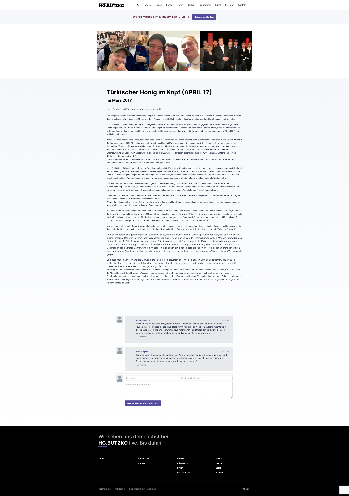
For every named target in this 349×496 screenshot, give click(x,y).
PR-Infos (229, 5)
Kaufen (141, 463)
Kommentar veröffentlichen (142, 403)
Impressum (120, 489)
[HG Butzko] (111, 5)
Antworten (141, 337)
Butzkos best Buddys (204, 17)
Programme (144, 459)
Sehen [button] (169, 5)
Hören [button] (180, 5)
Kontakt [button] (242, 5)
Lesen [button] (159, 5)
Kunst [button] (218, 5)
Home (102, 459)
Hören (219, 459)
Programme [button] (205, 5)
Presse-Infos (183, 473)
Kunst (180, 468)
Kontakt (181, 459)
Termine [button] (147, 5)
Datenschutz (104, 489)
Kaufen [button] (191, 5)
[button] (138, 5)
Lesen (219, 468)
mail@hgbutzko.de (147, 489)
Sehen (219, 463)
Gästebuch (182, 463)
